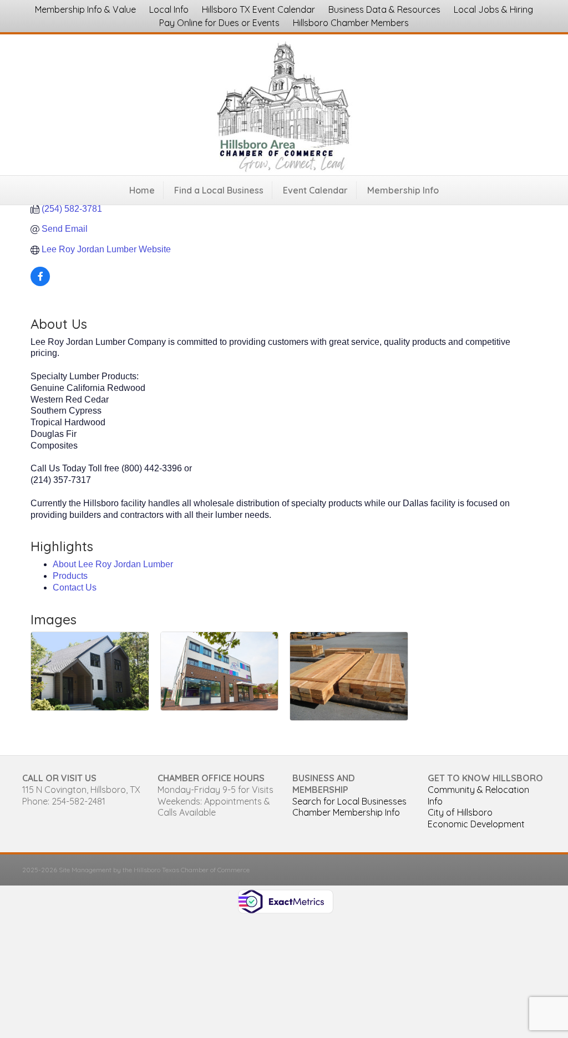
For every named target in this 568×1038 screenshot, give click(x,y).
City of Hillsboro (460, 812)
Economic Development (476, 824)
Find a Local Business (218, 190)
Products (70, 576)
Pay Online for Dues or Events (219, 22)
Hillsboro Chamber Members (351, 22)
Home (142, 190)
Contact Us (75, 587)
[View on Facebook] (40, 283)
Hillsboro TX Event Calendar (258, 9)
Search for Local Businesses (349, 801)
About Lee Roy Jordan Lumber (113, 564)
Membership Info (403, 190)
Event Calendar (315, 190)
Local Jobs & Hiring (493, 9)
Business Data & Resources (384, 9)
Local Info (169, 9)
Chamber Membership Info (346, 812)
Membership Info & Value (85, 9)
